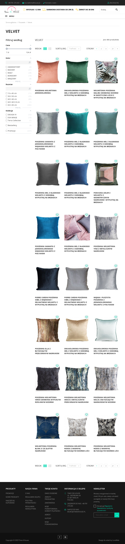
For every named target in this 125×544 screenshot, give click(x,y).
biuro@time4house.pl (31, 3)
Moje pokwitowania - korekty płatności (52, 508)
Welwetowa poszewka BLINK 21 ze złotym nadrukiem (46, 448)
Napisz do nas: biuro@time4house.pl (76, 510)
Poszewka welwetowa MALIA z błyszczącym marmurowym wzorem (104, 399)
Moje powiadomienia (51, 523)
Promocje (10, 493)
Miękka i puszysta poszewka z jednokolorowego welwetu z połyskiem (104, 301)
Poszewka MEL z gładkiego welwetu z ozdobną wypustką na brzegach (77, 144)
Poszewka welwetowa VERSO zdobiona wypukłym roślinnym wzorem (48, 399)
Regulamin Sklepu (32, 497)
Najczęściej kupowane (10, 502)
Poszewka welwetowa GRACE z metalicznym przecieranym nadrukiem (76, 399)
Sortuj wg (61, 48)
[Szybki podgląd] (29, 94)
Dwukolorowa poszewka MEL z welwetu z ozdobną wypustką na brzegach (76, 92)
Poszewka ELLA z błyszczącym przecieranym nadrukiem (47, 351)
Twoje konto (51, 488)
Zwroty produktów (50, 498)
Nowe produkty (12, 497)
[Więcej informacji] (34, 94)
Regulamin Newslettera (30, 507)
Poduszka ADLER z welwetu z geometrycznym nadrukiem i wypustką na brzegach (106, 197)
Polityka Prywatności (30, 502)
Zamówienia (50, 503)
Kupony (48, 518)
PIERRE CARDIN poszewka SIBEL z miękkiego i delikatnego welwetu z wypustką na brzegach (46, 301)
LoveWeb (115, 540)
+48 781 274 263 (13, 3)
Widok (38, 48)
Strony (90, 48)
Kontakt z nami (49, 3)
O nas (27, 493)
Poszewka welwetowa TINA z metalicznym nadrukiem (104, 248)
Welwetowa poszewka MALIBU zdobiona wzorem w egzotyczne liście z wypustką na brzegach (106, 94)
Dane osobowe (51, 493)
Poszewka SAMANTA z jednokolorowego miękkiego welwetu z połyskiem (45, 145)
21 (113, 49)
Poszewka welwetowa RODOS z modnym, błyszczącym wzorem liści (76, 448)
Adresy (47, 515)
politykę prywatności (105, 509)
